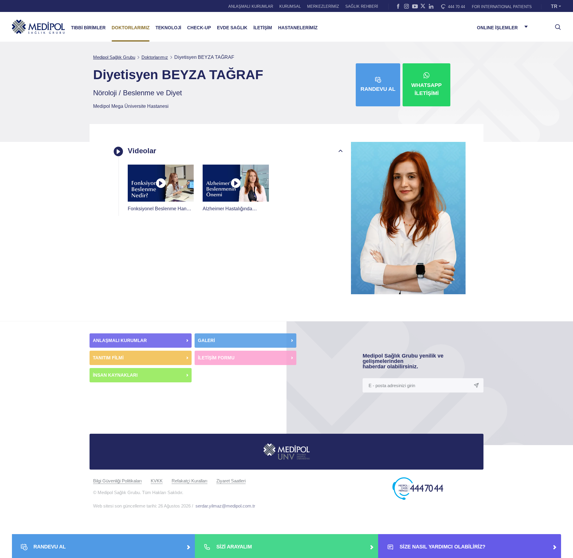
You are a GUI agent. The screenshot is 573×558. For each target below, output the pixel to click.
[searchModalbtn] (556, 25)
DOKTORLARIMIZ (131, 27)
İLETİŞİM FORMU (216, 357)
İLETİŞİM (262, 27)
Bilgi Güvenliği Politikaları (117, 480)
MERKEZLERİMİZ (323, 6)
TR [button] (554, 6)
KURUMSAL (290, 6)
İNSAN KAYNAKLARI (116, 375)
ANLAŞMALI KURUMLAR (250, 6)
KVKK (157, 480)
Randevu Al (378, 89)
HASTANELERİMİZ (298, 27)
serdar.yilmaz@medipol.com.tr (225, 505)
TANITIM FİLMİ (108, 357)
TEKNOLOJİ (168, 27)
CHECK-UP (199, 27)
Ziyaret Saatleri (231, 480)
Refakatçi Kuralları (189, 480)
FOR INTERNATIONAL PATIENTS (502, 7)
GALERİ (206, 340)
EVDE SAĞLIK (232, 27)
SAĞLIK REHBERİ (361, 6)
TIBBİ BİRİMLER (88, 27)
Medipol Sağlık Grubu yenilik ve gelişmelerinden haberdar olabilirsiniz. (403, 361)
